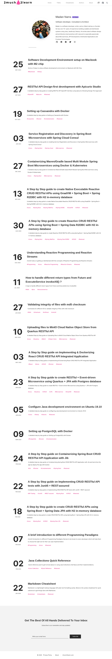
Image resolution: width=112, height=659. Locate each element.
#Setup (39, 71)
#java (33, 289)
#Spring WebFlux (48, 207)
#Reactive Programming (51, 264)
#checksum (37, 312)
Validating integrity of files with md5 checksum (57, 304)
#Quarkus (36, 339)
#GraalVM (70, 207)
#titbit (27, 289)
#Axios (37, 364)
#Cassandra (30, 119)
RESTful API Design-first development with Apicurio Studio (64, 86)
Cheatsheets (70, 3)
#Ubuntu (43, 414)
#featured (47, 94)
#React (31, 364)
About (91, 3)
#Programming (31, 264)
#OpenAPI (31, 94)
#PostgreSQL (32, 439)
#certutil (53, 312)
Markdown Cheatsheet (42, 583)
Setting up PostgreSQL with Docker (51, 431)
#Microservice (60, 148)
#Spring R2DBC (60, 207)
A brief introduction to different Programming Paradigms (63, 534)
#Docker (38, 119)
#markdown (31, 594)
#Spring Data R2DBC (63, 239)
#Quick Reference (46, 568)
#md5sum (46, 312)
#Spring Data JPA (55, 521)
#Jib (29, 468)
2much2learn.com (68, 655)
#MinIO (44, 339)
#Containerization (49, 119)
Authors (81, 3)
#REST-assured (49, 493)
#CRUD (78, 207)
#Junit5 (40, 493)
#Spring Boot (38, 148)
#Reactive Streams (66, 264)
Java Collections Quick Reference (49, 560)
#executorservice (42, 289)
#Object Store (52, 339)
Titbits (59, 3)
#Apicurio (39, 94)
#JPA (50, 392)
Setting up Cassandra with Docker (48, 111)
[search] (106, 2)
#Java (30, 148)
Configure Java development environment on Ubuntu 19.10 (65, 406)
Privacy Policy (47, 655)
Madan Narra (67, 16)
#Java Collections (33, 568)
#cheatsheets (41, 594)
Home (49, 3)
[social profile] (57, 42)
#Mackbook (31, 71)
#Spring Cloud (49, 148)
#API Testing (31, 493)
